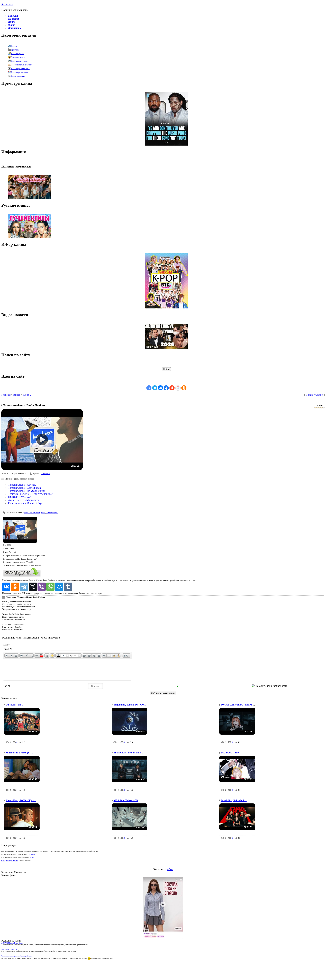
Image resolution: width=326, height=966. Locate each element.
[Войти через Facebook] (166, 387)
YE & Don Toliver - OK (126, 800)
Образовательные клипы (21, 65)
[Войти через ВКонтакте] (160, 387)
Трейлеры (15, 50)
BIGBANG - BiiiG (230, 752)
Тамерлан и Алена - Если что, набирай (30, 493)
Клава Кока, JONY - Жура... (21, 800)
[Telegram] (24, 587)
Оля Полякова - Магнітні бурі (25, 503)
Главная (6, 394)
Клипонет (7, 4)
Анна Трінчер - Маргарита (23, 500)
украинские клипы (32, 512)
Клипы (14, 46)
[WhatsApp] (50, 587)
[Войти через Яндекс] (172, 387)
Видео (17, 394)
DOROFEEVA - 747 (19, 496)
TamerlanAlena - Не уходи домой (27, 490)
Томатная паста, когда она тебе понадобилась (16, 956)
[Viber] (42, 587)
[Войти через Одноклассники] (183, 387)
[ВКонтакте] (6, 587)
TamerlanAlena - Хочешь (22, 484)
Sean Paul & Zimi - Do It (9, 949)
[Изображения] (20, 530)
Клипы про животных (20, 68)
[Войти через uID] (148, 387)
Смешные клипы (18, 57)
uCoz (170, 869)
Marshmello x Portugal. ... (19, 752)
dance (43, 512)
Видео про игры (18, 76)
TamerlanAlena (52, 512)
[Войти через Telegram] (154, 387)
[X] (33, 587)
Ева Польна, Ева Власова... (128, 752)
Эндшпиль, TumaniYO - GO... (130, 704)
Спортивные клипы (19, 61)
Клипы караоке (17, 53)
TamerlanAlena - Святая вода (24, 487)
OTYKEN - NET (14, 704)
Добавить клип (314, 394)
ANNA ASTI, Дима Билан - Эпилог (12, 943)
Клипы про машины (19, 72)
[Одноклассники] (15, 587)
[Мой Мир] (59, 587)
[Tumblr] (68, 587)
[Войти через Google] (178, 388)
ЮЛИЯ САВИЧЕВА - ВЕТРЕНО (238, 704)
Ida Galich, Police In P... (234, 800)
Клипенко (45, 473)
